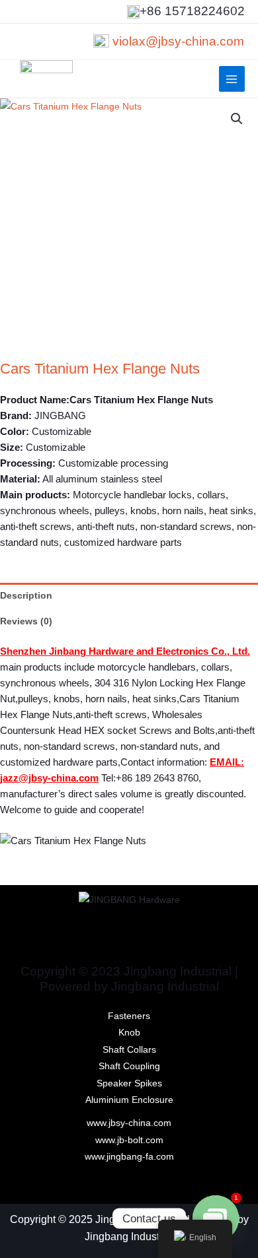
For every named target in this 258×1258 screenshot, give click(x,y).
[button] (237, 119)
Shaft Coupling (129, 1066)
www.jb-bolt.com (129, 1140)
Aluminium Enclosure (129, 1100)
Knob (129, 1033)
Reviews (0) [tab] (26, 621)
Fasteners (129, 1016)
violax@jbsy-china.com (178, 41)
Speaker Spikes (129, 1083)
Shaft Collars (129, 1050)
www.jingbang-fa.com (129, 1157)
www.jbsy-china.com (129, 1123)
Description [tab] (26, 596)
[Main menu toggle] (232, 79)
